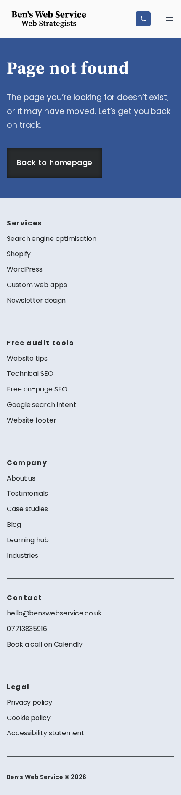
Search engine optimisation (51, 238)
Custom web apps (37, 285)
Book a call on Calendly (45, 644)
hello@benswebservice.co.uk (54, 613)
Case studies (27, 509)
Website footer (31, 420)
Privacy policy (29, 702)
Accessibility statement (45, 733)
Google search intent (41, 404)
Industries (22, 555)
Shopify (19, 254)
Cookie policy (29, 718)
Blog (14, 524)
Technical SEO (30, 373)
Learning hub (28, 540)
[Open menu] (169, 19)
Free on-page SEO (37, 389)
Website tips (27, 358)
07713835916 (27, 629)
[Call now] (143, 18)
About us (21, 478)
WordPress (25, 269)
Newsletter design (36, 300)
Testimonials (27, 493)
